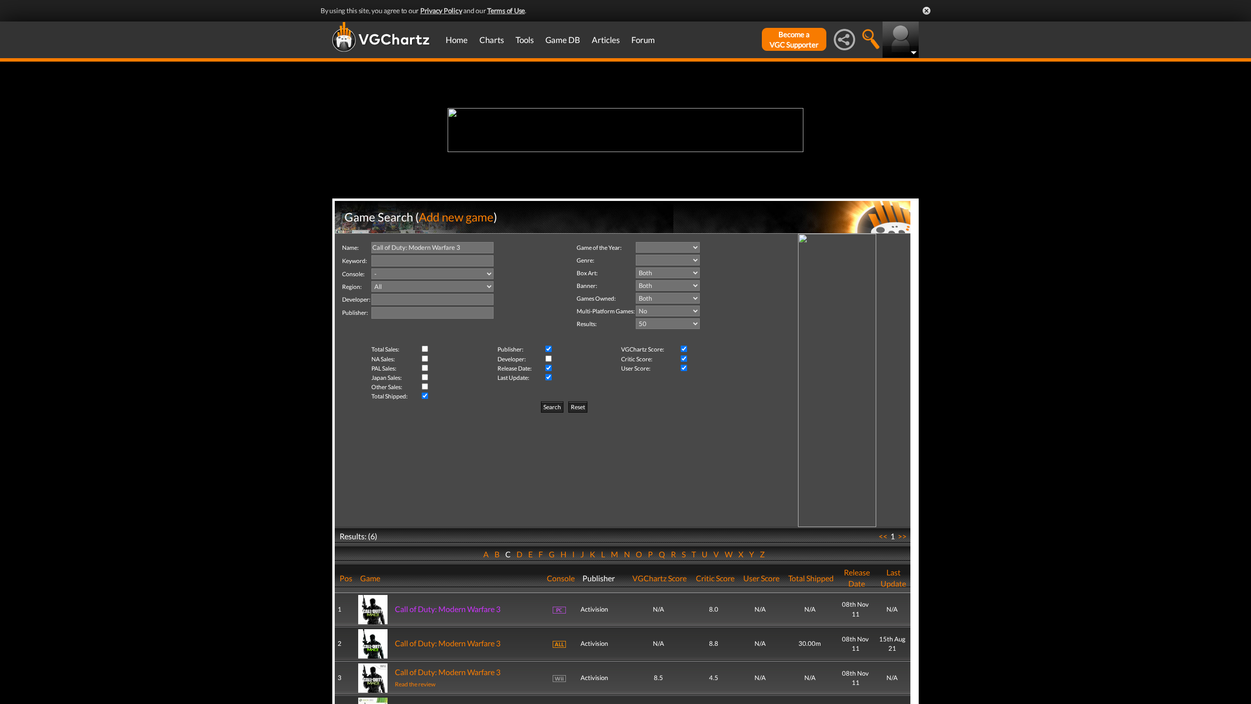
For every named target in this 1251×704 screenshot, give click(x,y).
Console (561, 578)
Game (370, 578)
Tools (525, 40)
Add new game (456, 217)
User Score (761, 578)
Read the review (415, 684)
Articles (606, 40)
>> (902, 536)
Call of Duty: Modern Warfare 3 (447, 609)
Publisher (598, 578)
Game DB (562, 40)
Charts (491, 40)
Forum (643, 40)
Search (552, 407)
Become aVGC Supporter (794, 39)
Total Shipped (811, 578)
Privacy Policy (441, 10)
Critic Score (715, 578)
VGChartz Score (659, 578)
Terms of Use (506, 10)
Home (457, 40)
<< (883, 536)
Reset (578, 407)
